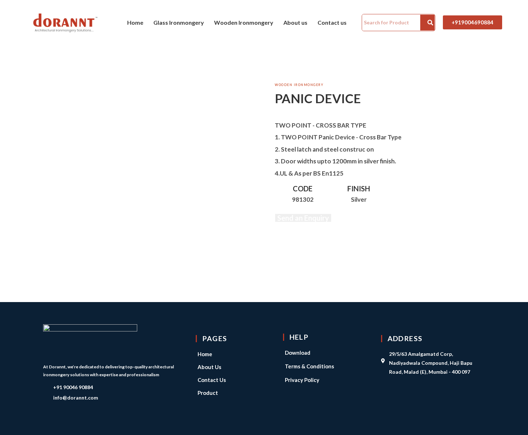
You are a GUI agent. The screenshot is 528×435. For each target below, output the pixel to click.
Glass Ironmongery (178, 22)
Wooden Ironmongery (243, 22)
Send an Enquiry (303, 218)
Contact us (332, 22)
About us (295, 22)
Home (135, 22)
